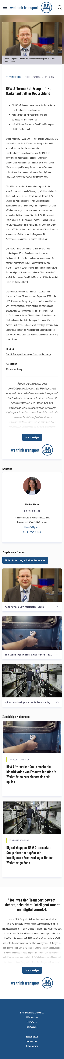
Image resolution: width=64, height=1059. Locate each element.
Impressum (32, 1041)
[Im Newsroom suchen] (59, 7)
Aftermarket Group (14, 369)
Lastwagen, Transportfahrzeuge (36, 354)
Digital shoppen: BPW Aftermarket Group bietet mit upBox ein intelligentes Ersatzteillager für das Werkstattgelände (29, 855)
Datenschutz (32, 1046)
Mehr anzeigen (32, 437)
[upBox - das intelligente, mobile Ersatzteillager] (32, 680)
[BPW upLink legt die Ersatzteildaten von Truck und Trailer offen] (32, 633)
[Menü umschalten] (5, 7)
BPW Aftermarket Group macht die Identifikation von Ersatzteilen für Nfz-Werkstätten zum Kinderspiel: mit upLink (31, 774)
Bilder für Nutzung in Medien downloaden (25, 560)
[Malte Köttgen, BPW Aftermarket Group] (32, 585)
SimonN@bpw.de (32, 527)
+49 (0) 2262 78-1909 (32, 531)
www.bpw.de (32, 1036)
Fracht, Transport (14, 354)
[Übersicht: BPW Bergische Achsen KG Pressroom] (31, 7)
